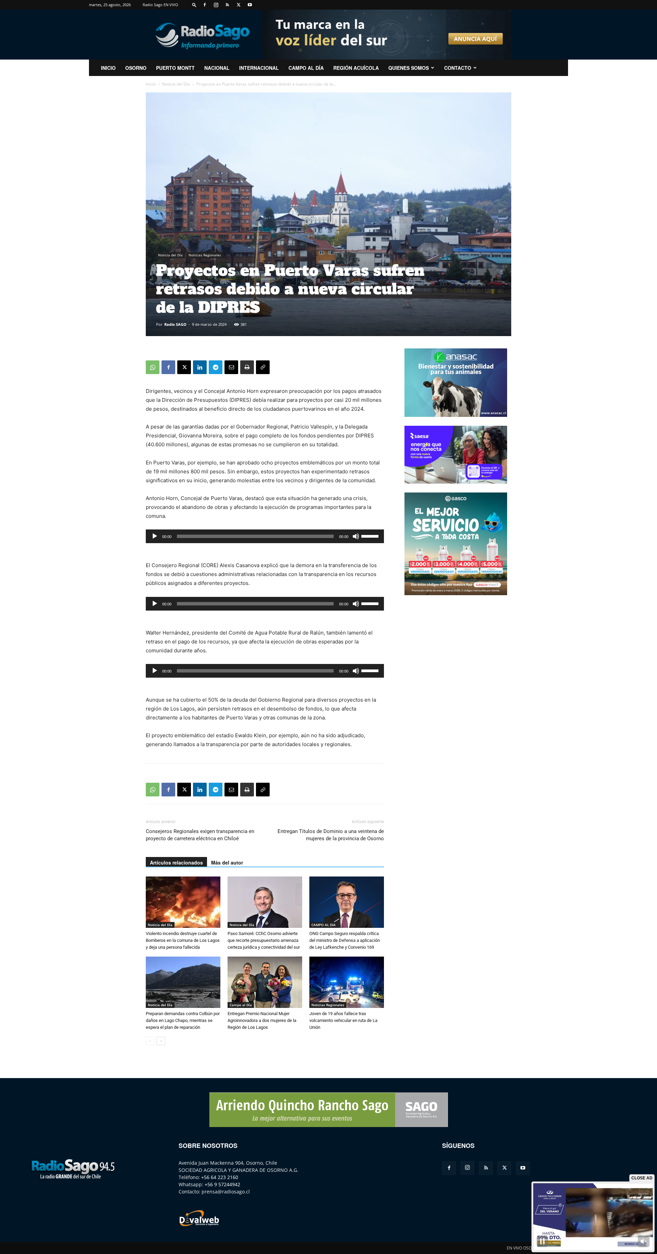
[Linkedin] (200, 367)
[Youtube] (250, 5)
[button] (194, 4)
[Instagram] (216, 5)
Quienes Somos (408, 67)
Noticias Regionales (205, 255)
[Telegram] (215, 367)
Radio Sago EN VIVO (160, 4)
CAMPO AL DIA (323, 924)
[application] (265, 536)
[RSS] (227, 5)
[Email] (231, 367)
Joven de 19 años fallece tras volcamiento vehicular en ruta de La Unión (343, 1020)
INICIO (108, 67)
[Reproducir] (154, 536)
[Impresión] (247, 367)
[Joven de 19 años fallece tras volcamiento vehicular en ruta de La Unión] (346, 982)
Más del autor (227, 862)
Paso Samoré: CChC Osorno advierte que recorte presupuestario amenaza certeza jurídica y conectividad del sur (264, 940)
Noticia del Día (176, 84)
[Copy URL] (263, 367)
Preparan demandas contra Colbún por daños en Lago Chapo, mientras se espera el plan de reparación (183, 1020)
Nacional (217, 67)
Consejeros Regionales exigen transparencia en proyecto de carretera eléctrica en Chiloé (200, 835)
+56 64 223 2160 (219, 1177)
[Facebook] (204, 5)
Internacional (259, 67)
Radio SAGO (175, 324)
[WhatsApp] (152, 367)
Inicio (151, 84)
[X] (238, 5)
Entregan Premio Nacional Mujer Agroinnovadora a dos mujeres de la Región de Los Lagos (262, 1020)
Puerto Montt (175, 67)
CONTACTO (457, 67)
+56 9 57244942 (222, 1184)
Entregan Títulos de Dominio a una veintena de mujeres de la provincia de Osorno (331, 835)
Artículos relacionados (176, 862)
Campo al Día (306, 67)
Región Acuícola (356, 67)
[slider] (371, 535)
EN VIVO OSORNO (523, 1248)
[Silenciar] (355, 536)
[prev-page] (150, 1041)
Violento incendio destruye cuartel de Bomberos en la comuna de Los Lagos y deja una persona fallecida (183, 940)
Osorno (135, 67)
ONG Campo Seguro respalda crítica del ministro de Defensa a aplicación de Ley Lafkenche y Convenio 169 (344, 940)
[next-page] (161, 1041)
